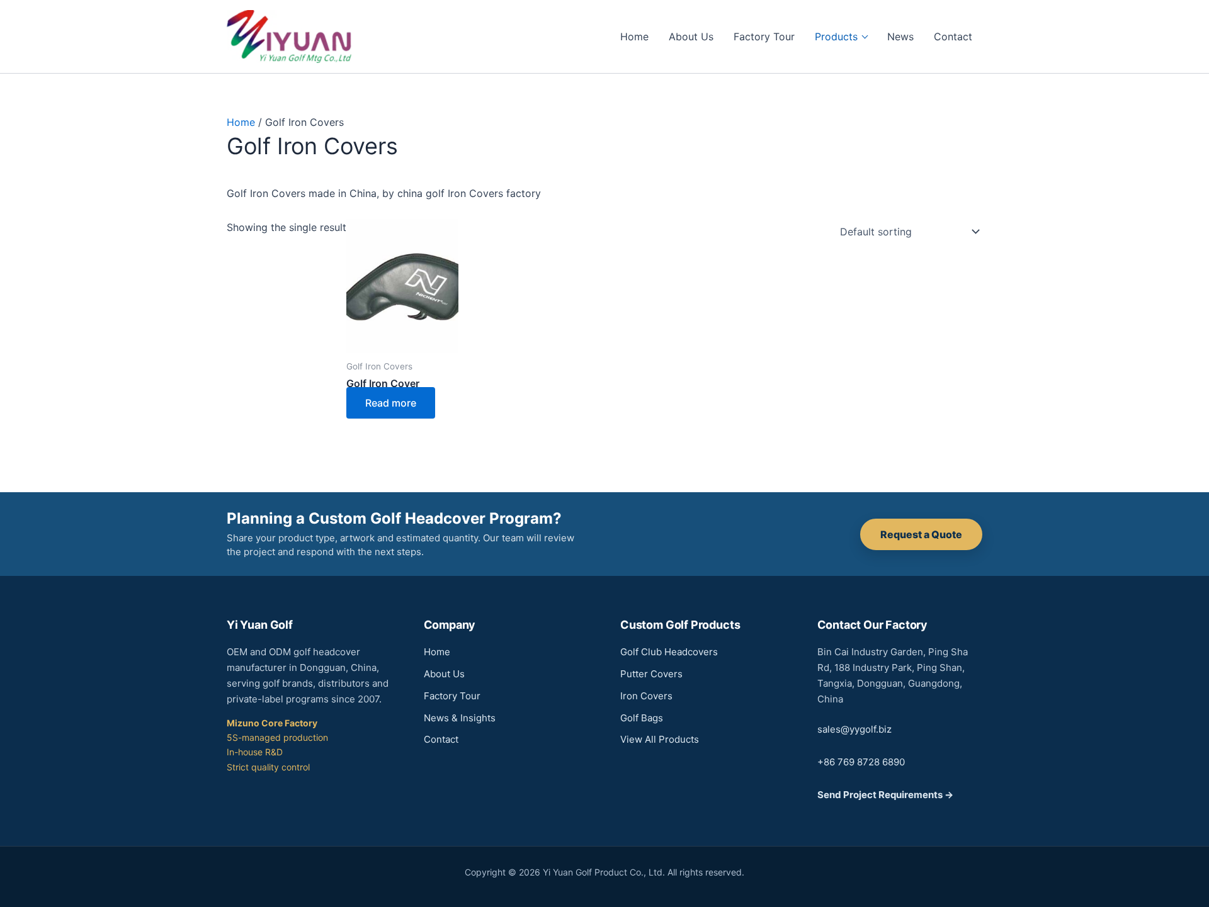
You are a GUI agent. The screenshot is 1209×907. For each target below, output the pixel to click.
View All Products (659, 739)
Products (836, 36)
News (900, 36)
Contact (953, 36)
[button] (921, 534)
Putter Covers (651, 674)
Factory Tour (764, 36)
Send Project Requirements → (885, 795)
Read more (390, 403)
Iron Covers (646, 696)
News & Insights (460, 718)
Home (634, 36)
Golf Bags (641, 718)
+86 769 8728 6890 (861, 762)
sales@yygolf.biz (854, 729)
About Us (691, 36)
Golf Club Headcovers (669, 652)
